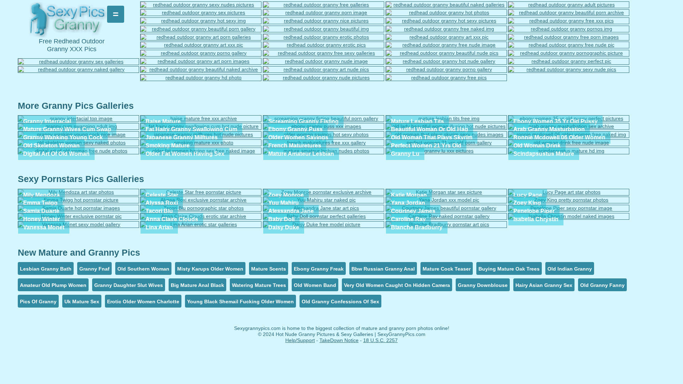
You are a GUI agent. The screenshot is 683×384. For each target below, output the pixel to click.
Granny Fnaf (94, 269)
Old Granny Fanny (602, 285)
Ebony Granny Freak (319, 269)
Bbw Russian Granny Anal (383, 269)
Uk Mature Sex (81, 301)
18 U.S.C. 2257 (380, 340)
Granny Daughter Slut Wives (128, 285)
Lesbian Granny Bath (46, 269)
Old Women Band (315, 285)
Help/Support (300, 340)
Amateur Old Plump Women (53, 285)
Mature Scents (268, 269)
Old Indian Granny (569, 269)
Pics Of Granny (38, 301)
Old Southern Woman (143, 269)
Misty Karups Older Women (210, 269)
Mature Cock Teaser (447, 269)
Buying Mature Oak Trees (509, 269)
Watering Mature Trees (259, 285)
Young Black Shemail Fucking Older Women (240, 301)
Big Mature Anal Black (197, 285)
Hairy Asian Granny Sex (543, 285)
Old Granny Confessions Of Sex (340, 301)
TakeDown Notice (339, 340)
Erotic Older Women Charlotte (143, 301)
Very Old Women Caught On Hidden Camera (397, 285)
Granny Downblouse (483, 285)
